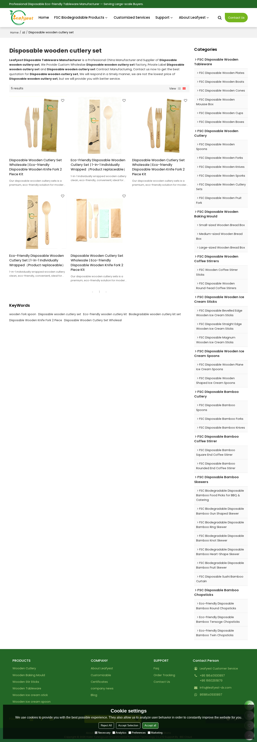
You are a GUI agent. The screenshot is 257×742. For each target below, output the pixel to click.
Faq (156, 668)
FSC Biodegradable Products (79, 17)
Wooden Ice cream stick (30, 695)
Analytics (121, 732)
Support (162, 17)
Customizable (101, 675)
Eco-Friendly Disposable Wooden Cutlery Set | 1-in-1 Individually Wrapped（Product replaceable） (99, 165)
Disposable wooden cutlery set (59, 314)
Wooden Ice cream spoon (31, 702)
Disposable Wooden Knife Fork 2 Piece (35, 320)
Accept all (150, 725)
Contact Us (236, 18)
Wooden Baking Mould (28, 675)
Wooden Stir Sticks (25, 682)
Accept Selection (128, 725)
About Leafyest (192, 17)
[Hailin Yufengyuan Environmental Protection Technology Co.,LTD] (21, 17)
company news (102, 688)
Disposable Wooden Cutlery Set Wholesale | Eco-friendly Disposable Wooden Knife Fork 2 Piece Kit (35, 167)
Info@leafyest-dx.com (216, 688)
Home (44, 17)
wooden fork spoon (22, 314)
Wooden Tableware (26, 688)
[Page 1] (93, 292)
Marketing (156, 732)
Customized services (132, 17)
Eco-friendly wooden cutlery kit (105, 314)
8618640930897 (211, 695)
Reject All (106, 725)
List (179, 89)
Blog (94, 695)
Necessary (104, 732)
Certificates (99, 682)
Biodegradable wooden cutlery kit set (155, 314)
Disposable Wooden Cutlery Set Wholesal (93, 320)
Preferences (139, 732)
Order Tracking (164, 675)
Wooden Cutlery (24, 668)
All (23, 33)
